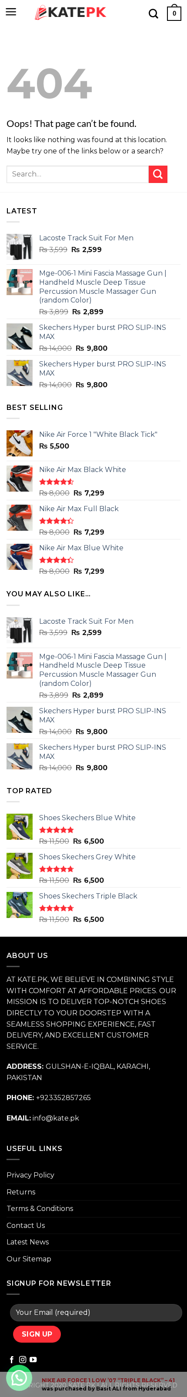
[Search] (153, 13)
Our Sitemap (29, 1259)
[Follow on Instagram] (22, 1360)
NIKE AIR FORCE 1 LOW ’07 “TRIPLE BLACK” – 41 (108, 1380)
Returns (21, 1192)
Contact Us (26, 1225)
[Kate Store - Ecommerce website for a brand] (71, 12)
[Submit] (158, 174)
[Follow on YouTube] (33, 1360)
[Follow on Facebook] (11, 1360)
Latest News (28, 1242)
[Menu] (11, 11)
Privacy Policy (30, 1175)
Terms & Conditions (40, 1208)
